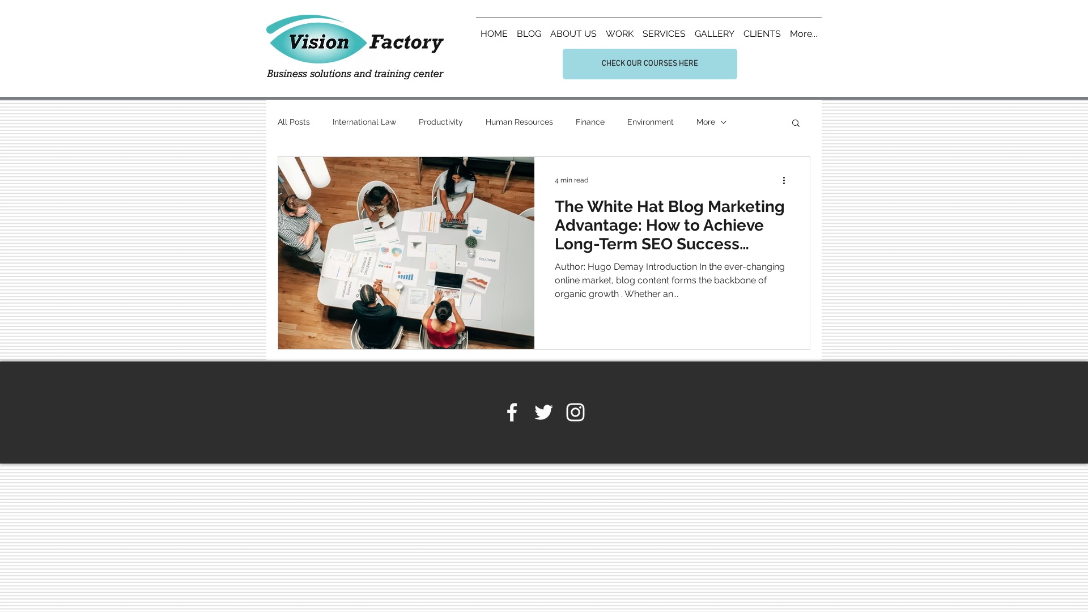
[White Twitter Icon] (544, 412)
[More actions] (787, 180)
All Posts (294, 121)
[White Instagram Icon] (575, 412)
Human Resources (519, 121)
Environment (650, 121)
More (705, 121)
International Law (364, 121)
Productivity (441, 121)
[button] (795, 124)
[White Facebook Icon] (512, 412)
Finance (590, 121)
